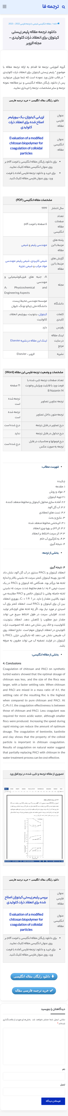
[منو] (4, 8)
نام (63, 1069)
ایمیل (62, 1085)
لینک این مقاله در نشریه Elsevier (28, 341)
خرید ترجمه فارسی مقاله (32, 990)
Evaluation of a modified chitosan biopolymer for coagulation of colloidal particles (26, 146)
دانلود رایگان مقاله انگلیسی (32, 976)
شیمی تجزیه (26, 266)
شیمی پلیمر (23, 261)
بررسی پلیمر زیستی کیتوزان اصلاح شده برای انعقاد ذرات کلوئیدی (26, 900)
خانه (55, 24)
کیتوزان (43, 314)
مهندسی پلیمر (39, 245)
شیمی (24, 245)
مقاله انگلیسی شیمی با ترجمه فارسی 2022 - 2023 (30, 24)
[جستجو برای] (63, 8)
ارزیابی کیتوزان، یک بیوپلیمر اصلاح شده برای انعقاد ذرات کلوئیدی (26, 122)
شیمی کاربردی (39, 261)
